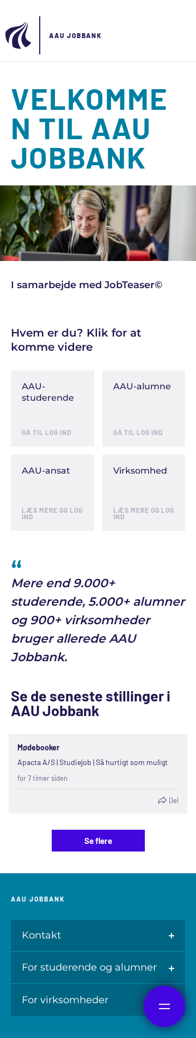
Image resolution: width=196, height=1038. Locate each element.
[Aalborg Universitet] (19, 35)
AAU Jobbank (75, 35)
